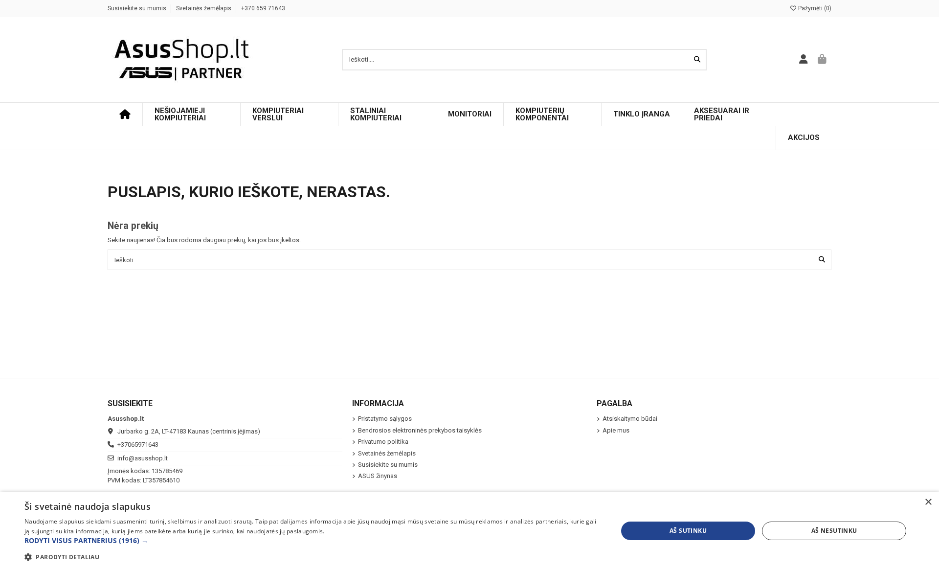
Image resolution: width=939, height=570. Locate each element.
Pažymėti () (814, 8)
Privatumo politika (383, 441)
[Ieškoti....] (697, 59)
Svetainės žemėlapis (204, 8)
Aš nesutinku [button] (834, 530)
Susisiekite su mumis (138, 8)
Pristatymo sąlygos (385, 418)
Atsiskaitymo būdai (630, 418)
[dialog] (469, 531)
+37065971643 (137, 444)
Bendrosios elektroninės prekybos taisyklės (420, 430)
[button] (312, 540)
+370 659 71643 (263, 8)
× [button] (928, 502)
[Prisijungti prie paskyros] (804, 59)
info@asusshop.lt (142, 458)
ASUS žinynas (377, 475)
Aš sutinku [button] (688, 530)
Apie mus (616, 430)
